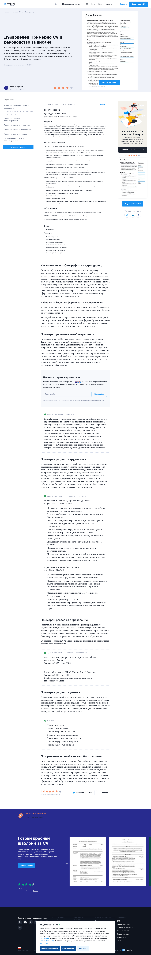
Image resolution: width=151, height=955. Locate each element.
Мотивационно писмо (71, 4)
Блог (93, 4)
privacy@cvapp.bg (47, 941)
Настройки (83, 948)
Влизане (123, 4)
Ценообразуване (105, 4)
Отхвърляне (44, 938)
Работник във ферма (35, 817)
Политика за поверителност (95, 400)
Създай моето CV (138, 4)
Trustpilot (35, 891)
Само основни (68, 948)
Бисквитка (44, 943)
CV (56, 4)
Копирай (103, 414)
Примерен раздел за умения (15, 134)
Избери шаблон (26, 865)
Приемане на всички (49, 948)
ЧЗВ (86, 4)
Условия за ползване (80, 400)
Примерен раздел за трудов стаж (17, 125)
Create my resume (18, 147)
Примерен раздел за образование (17, 130)
